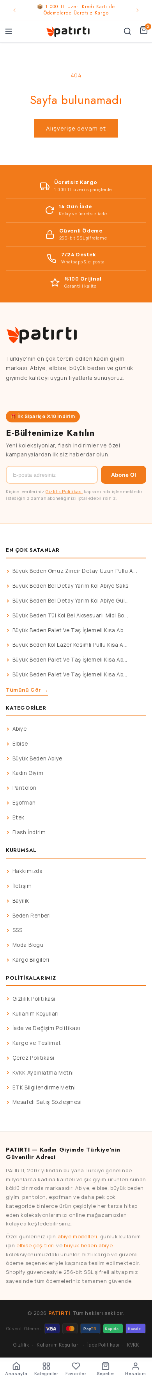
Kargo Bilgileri (30, 959)
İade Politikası (103, 1344)
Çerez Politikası (33, 1057)
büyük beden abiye (88, 1245)
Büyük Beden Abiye (37, 758)
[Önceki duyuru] (14, 10)
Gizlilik (21, 1344)
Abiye (19, 728)
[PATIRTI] (68, 31)
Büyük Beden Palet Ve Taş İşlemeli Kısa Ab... (69, 630)
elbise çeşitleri (35, 1245)
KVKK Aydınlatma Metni (43, 1072)
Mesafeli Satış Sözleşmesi (47, 1101)
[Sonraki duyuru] (137, 10)
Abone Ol (123, 475)
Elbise (20, 743)
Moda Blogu (28, 944)
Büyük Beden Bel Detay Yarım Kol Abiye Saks (70, 585)
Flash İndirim (29, 832)
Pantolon (24, 787)
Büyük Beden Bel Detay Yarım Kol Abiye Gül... (70, 600)
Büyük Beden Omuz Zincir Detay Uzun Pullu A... (75, 570)
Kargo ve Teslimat (36, 1042)
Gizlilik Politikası (64, 491)
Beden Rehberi (31, 915)
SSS (17, 930)
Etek (18, 817)
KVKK (133, 1344)
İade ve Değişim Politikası (46, 1028)
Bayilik (20, 900)
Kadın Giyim (28, 772)
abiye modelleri (77, 1236)
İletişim (22, 885)
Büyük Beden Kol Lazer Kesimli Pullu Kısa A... (70, 644)
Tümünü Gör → (27, 689)
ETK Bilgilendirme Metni (44, 1087)
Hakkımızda (27, 871)
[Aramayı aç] (127, 31)
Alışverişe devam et (76, 128)
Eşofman (24, 802)
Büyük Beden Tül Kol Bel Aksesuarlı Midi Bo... (70, 615)
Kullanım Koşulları (35, 1013)
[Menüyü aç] (8, 31)
